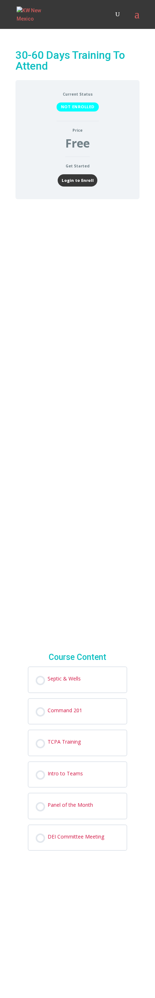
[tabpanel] (77, 556)
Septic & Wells (80, 296)
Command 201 (80, 342)
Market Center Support (64, 955)
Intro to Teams (81, 453)
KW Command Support (49, 927)
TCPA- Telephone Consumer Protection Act (85, 397)
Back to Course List (78, 614)
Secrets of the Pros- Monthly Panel (80, 508)
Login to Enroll (78, 180)
